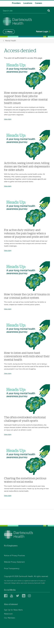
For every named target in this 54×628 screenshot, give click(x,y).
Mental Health (10, 41)
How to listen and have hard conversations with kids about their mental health (27, 356)
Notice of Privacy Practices (14, 556)
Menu (9, 32)
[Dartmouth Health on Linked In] (24, 596)
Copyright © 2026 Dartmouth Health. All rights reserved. (26, 576)
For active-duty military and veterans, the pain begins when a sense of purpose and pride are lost (26, 233)
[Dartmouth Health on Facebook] (6, 596)
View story (7, 119)
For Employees (11, 546)
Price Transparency (11, 568)
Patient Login (42, 32)
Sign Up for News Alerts (13, 610)
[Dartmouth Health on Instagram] (30, 596)
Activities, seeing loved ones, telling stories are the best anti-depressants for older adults (27, 166)
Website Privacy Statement (14, 562)
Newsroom (8, 614)
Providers (16, 3)
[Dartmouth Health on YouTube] (12, 596)
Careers (38, 3)
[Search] (48, 11)
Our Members (9, 618)
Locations (27, 3)
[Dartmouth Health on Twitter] (18, 596)
